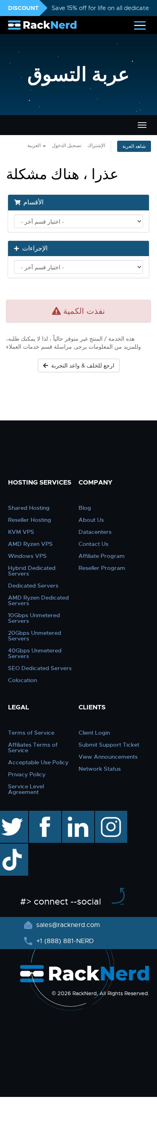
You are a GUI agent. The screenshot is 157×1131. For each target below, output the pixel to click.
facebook (43, 815)
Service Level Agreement (26, 789)
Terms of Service (31, 732)
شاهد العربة (134, 146)
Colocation (22, 680)
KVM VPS (21, 531)
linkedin (74, 815)
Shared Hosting (29, 507)
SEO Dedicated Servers (40, 668)
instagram (110, 815)
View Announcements (108, 756)
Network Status (99, 768)
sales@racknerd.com (68, 925)
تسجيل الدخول (66, 145)
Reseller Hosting (29, 519)
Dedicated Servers (33, 585)
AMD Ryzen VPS (30, 543)
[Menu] (140, 25)
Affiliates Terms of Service (33, 747)
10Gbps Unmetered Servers (34, 618)
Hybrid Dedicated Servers (32, 570)
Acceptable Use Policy (38, 762)
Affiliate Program (101, 555)
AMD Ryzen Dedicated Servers (38, 600)
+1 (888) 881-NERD (64, 941)
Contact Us (93, 543)
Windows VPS (27, 555)
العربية (34, 145)
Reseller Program (101, 568)
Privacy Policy (26, 774)
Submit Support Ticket (108, 744)
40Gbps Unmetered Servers (35, 653)
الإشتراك (96, 145)
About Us (91, 519)
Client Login (94, 732)
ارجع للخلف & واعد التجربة (81, 365)
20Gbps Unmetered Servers (34, 635)
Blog (84, 507)
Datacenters (95, 531)
